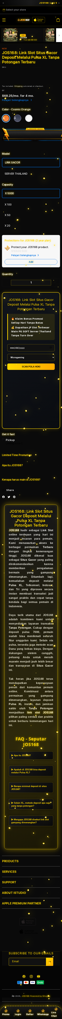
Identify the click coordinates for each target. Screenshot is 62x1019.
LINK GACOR (12, 162)
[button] (4, 20)
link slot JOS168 (40, 712)
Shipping (18, 86)
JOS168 (14, 530)
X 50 (7, 215)
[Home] (23, 20)
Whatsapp (43, 1014)
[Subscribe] (49, 962)
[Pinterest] (15, 497)
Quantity (7, 274)
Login (18, 1014)
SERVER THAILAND (16, 173)
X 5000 (9, 193)
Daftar (29, 1014)
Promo (6, 1014)
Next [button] (59, 3)
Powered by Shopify (40, 996)
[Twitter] (9, 497)
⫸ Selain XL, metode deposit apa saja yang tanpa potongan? (30, 804)
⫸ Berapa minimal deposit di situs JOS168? (29, 787)
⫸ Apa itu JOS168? (21, 755)
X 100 (8, 204)
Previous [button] (3, 3)
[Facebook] (4, 497)
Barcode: (24, 67)
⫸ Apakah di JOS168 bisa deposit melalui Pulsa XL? (28, 771)
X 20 (7, 225)
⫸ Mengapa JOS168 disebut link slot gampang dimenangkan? (30, 821)
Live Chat (54, 1014)
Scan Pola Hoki (31, 366)
